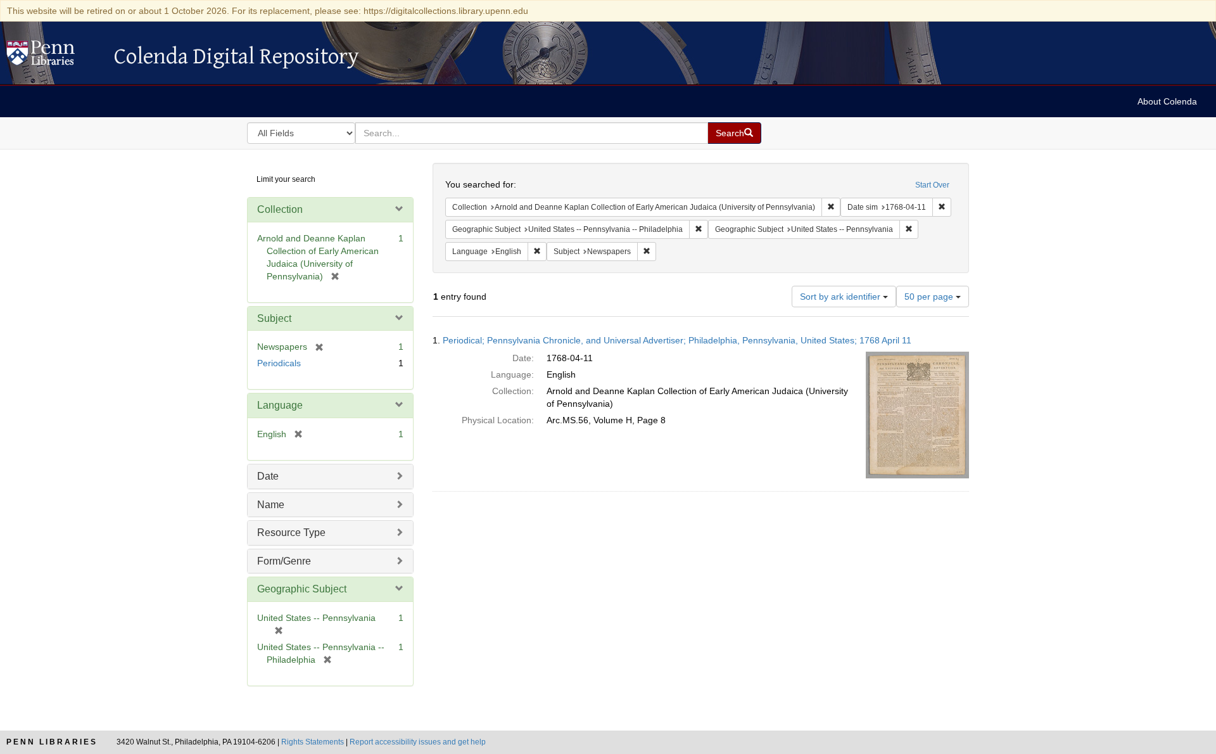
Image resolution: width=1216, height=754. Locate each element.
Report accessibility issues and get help (418, 742)
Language (280, 405)
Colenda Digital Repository (53, 56)
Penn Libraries (52, 742)
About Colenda (1167, 101)
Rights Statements (312, 742)
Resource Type (291, 532)
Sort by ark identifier (841, 296)
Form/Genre (284, 561)
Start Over (932, 185)
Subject (274, 318)
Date (268, 476)
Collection (280, 209)
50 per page (930, 296)
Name (270, 504)
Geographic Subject (301, 589)
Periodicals (279, 363)
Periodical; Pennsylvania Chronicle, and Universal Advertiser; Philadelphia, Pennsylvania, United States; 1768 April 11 (677, 340)
